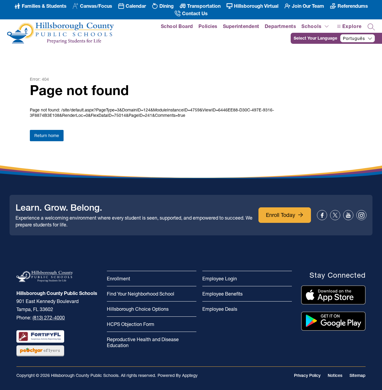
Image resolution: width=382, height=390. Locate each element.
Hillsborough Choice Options (138, 309)
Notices (335, 375)
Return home (46, 135)
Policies (208, 26)
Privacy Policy (307, 375)
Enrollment (118, 279)
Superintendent (241, 26)
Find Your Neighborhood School (140, 294)
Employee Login (219, 279)
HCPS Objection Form (130, 324)
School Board (177, 26)
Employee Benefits (222, 294)
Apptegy (190, 375)
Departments (280, 26)
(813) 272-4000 (49, 318)
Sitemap (357, 375)
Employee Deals (219, 309)
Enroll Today (280, 215)
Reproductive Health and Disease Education (143, 342)
